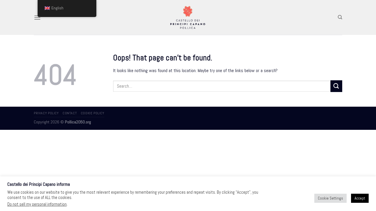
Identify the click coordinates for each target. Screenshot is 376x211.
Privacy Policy (46, 113)
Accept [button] (360, 198)
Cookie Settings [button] (330, 198)
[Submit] (336, 86)
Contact (70, 113)
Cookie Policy (92, 113)
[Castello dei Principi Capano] (188, 17)
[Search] (340, 17)
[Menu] (37, 17)
